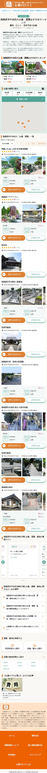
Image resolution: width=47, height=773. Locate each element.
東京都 (33, 666)
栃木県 (19, 662)
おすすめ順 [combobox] (5, 143)
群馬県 (33, 662)
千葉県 (19, 666)
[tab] (7, 93)
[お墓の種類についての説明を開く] (43, 88)
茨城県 (6, 662)
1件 (18, 151)
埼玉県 (6, 666)
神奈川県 (6, 669)
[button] (23, 99)
